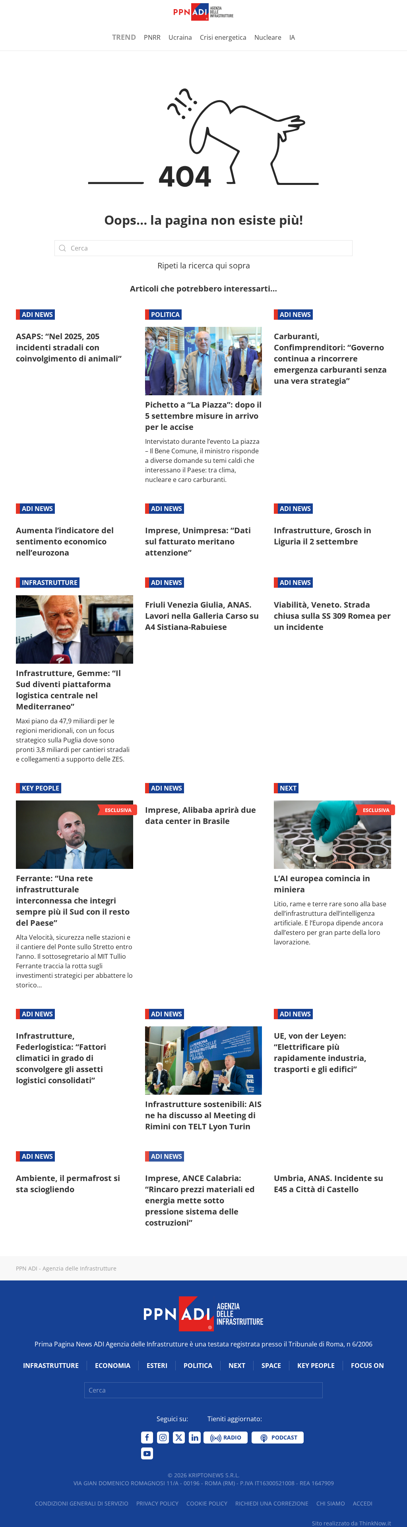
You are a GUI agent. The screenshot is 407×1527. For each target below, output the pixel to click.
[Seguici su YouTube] (147, 1453)
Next (288, 788)
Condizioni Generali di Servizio (81, 1503)
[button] (20, 12)
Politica (165, 314)
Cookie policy (206, 1503)
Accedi (362, 1503)
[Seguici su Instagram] (163, 1437)
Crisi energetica (223, 37)
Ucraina (180, 37)
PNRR (152, 37)
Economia (112, 1365)
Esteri (157, 1365)
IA (292, 37)
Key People (40, 788)
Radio (231, 1437)
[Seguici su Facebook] (147, 1437)
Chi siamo (330, 1503)
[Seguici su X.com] (179, 1437)
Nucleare (267, 37)
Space (271, 1365)
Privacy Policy (157, 1503)
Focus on (367, 1365)
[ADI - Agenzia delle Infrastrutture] (203, 1313)
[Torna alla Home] (203, 12)
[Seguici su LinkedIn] (195, 1437)
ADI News (37, 314)
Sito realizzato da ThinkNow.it (351, 1523)
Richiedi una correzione (271, 1503)
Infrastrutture (50, 582)
